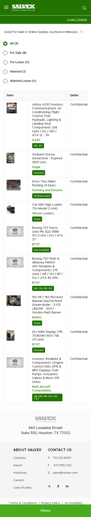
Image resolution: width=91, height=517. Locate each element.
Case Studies (22, 487)
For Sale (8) (18, 52)
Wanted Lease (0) (23, 81)
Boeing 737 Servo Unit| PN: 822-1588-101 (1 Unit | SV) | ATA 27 (47, 233)
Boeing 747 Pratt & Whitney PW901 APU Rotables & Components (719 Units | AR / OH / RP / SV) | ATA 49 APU (47, 268)
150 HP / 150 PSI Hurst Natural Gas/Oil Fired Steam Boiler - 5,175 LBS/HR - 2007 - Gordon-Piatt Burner (47, 305)
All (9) (14, 43)
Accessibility (74, 503)
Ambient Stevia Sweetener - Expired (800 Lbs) (47, 158)
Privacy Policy (50, 503)
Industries (20, 472)
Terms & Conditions (23, 503)
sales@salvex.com (65, 472)
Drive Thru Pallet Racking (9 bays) (44, 183)
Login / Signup (77, 19)
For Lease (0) (19, 62)
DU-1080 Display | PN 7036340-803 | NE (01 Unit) (47, 335)
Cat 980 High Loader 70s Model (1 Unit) (47, 206)
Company (19, 458)
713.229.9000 (62, 458)
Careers (18, 480)
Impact (17, 465)
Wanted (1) (18, 71)
